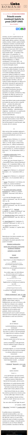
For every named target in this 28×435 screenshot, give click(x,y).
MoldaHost (20, 434)
